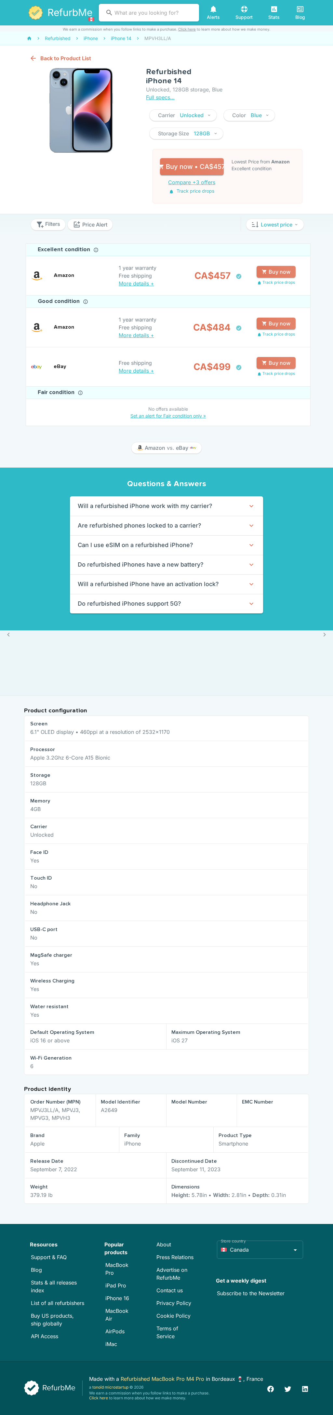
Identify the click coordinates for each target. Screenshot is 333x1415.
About (163, 1244)
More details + (136, 283)
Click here (187, 29)
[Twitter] (288, 1388)
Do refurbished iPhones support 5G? (129, 603)
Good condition (59, 301)
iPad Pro (115, 1285)
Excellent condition (65, 250)
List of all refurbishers (57, 1303)
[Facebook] (270, 1388)
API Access (44, 1336)
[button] (183, 115)
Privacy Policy (173, 1303)
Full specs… (160, 97)
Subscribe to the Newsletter (251, 1293)
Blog (36, 1270)
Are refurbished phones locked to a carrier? (139, 525)
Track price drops (194, 191)
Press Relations (174, 1257)
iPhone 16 (117, 1298)
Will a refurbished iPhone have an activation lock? (148, 584)
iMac (111, 1344)
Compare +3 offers (191, 182)
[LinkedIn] (305, 1388)
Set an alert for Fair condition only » (168, 416)
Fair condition (57, 392)
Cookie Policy (173, 1315)
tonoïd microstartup (110, 1387)
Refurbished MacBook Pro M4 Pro (163, 1379)
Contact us (169, 1290)
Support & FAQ (49, 1257)
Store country (233, 1241)
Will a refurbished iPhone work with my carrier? (145, 505)
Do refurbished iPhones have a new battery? (141, 564)
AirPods (115, 1331)
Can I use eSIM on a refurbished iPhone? (135, 545)
